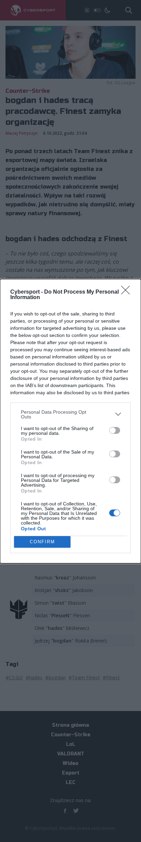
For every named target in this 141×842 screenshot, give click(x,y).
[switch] (114, 430)
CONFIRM (42, 541)
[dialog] (70, 421)
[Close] (127, 292)
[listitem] (70, 414)
